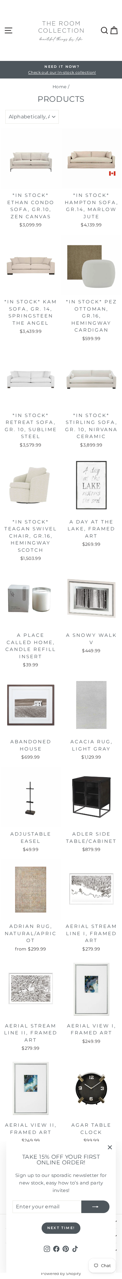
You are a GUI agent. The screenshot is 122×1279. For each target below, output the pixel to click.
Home (60, 86)
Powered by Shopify (61, 1273)
